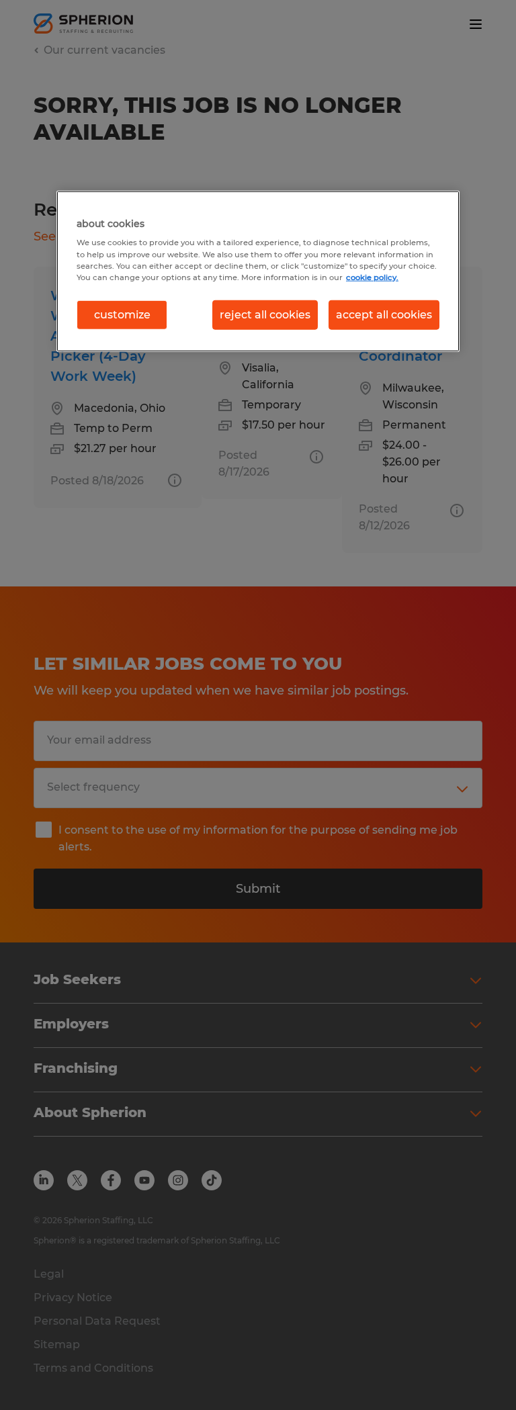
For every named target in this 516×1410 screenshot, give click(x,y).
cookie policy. (372, 276)
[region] (258, 271)
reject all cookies (265, 314)
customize (122, 314)
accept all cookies (384, 314)
